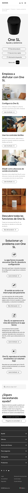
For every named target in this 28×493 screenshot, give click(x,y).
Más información (12, 306)
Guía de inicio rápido (15, 53)
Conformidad (17, 478)
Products (13, 9)
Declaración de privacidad (20, 476)
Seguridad (3, 481)
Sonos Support (6, 9)
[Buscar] (22, 3)
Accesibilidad (4, 478)
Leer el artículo (8, 112)
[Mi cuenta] (20, 3)
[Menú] (25, 3)
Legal (2, 476)
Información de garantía (15, 57)
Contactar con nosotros (12, 417)
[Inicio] (5, 3)
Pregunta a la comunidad (13, 421)
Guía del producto (15, 49)
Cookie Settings (18, 481)
